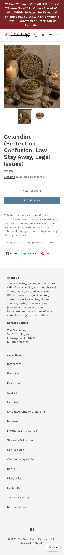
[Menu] (58, 35)
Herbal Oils (14, 488)
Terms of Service (18, 497)
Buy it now (32, 200)
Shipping (9, 176)
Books (11, 469)
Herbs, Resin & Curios (22, 430)
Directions (14, 383)
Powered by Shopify (32, 543)
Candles (12, 402)
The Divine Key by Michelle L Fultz (37, 539)
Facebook (13, 373)
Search (12, 392)
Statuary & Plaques (20, 440)
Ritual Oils (14, 478)
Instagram (14, 364)
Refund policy (16, 507)
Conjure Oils (15, 449)
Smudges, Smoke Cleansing (26, 411)
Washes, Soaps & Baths (23, 459)
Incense (12, 421)
